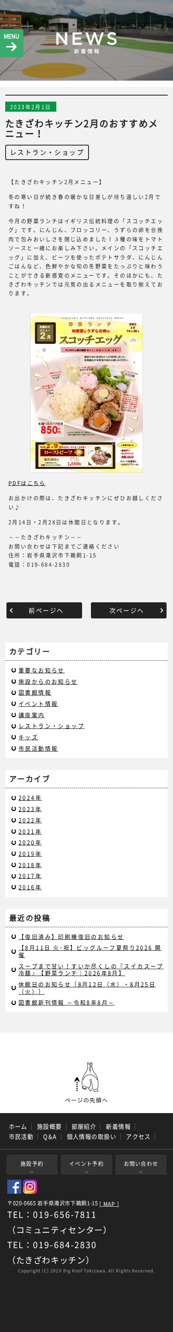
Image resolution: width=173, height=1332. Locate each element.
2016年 (30, 887)
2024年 (30, 797)
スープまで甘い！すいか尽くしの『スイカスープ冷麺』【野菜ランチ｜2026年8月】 (91, 969)
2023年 (30, 809)
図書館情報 (35, 692)
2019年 (30, 853)
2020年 (30, 842)
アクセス (138, 1136)
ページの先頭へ (86, 1083)
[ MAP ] (109, 1204)
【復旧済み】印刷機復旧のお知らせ (71, 936)
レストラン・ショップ (47, 152)
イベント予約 (86, 1163)
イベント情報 (38, 703)
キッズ (28, 737)
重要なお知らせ (42, 670)
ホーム (18, 1126)
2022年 (30, 820)
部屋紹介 (84, 1126)
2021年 (30, 831)
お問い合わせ (141, 1163)
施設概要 (49, 1126)
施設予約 (32, 1163)
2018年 (30, 865)
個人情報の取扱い (92, 1136)
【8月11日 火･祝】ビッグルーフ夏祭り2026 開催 (90, 951)
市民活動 (21, 1136)
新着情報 (118, 1126)
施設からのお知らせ (48, 681)
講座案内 (32, 715)
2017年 (30, 876)
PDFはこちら (27, 483)
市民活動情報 (38, 748)
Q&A (50, 1136)
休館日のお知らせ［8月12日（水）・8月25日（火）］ (87, 987)
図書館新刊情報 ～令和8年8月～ (67, 1002)
